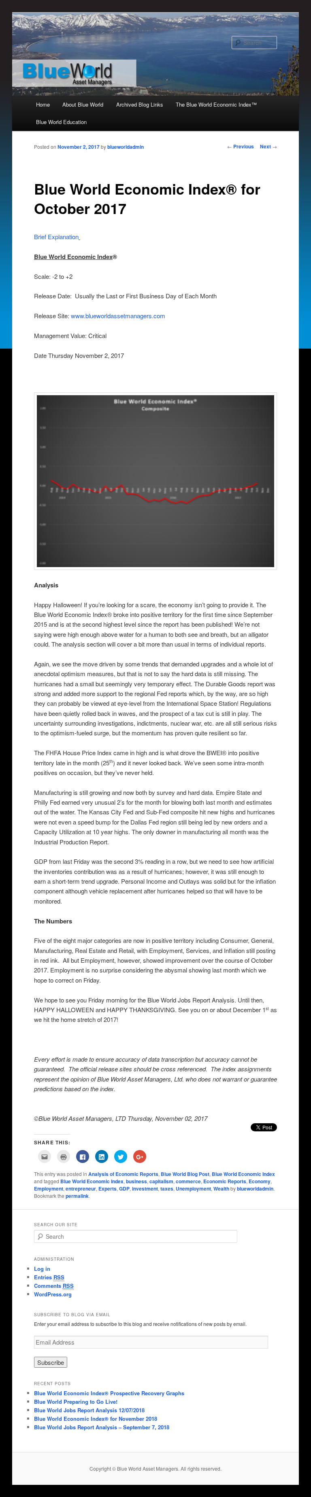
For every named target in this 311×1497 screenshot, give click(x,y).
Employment (48, 1188)
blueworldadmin (125, 146)
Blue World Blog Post (185, 1174)
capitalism (161, 1181)
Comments (54, 1285)
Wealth (221, 1188)
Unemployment (193, 1188)
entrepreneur (81, 1188)
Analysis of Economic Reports (123, 1174)
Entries (49, 1277)
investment (145, 1188)
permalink (77, 1195)
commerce (188, 1181)
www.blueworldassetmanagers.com (118, 315)
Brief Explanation (56, 236)
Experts (107, 1188)
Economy (260, 1181)
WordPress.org (53, 1294)
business (136, 1181)
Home (43, 104)
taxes (166, 1188)
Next (268, 146)
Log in (42, 1268)
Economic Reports (224, 1181)
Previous (240, 146)
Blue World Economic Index (243, 1174)
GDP (124, 1188)
